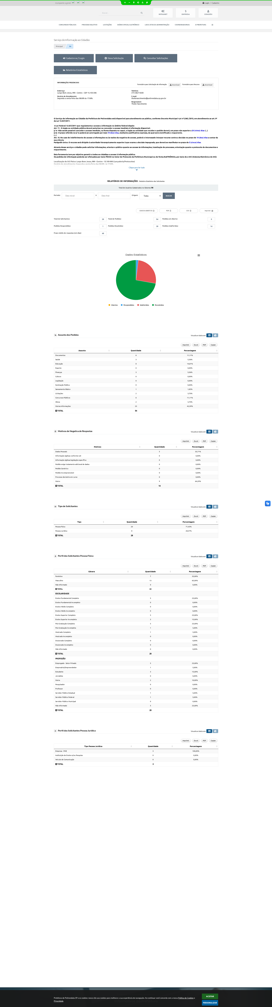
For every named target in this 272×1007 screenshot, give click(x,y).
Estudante (59, 672)
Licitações (59, 393)
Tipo (79, 522)
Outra (57, 680)
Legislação (59, 381)
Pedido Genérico (61, 468)
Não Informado (61, 585)
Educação (59, 364)
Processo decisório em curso (66, 477)
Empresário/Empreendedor (66, 667)
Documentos (60, 355)
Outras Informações (63, 406)
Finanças (58, 372)
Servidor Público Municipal (65, 701)
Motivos (97, 447)
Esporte (58, 368)
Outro (57, 481)
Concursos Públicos (62, 398)
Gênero (91, 571)
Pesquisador (60, 684)
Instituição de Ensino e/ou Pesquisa (69, 755)
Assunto (82, 350)
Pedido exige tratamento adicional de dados (72, 464)
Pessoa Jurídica (61, 531)
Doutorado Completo (63, 640)
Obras (57, 402)
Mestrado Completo (63, 632)
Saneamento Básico (62, 389)
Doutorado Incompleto (64, 645)
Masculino (59, 580)
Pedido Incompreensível (64, 473)
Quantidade (136, 350)
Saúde (57, 359)
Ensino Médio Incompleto (65, 611)
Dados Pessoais (61, 451)
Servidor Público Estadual (65, 693)
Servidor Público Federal (64, 697)
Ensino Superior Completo (65, 615)
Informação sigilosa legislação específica (70, 460)
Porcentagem (190, 350)
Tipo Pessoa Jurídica (93, 746)
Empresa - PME (61, 751)
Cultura (58, 376)
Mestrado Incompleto (63, 636)
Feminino (58, 576)
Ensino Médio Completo (64, 607)
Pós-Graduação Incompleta (65, 628)
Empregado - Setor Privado (65, 663)
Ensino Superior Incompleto (66, 619)
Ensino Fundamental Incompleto (67, 602)
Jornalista (59, 676)
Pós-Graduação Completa (65, 624)
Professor (59, 689)
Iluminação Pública (62, 385)
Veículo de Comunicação (64, 759)
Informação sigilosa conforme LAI (68, 456)
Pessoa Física (60, 527)
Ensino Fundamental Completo (67, 598)
